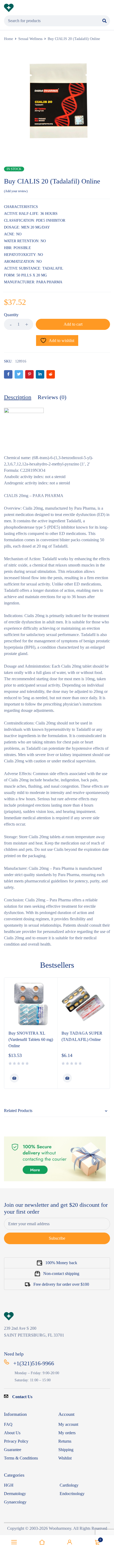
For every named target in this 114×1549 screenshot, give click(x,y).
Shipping (65, 1449)
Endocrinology (72, 1493)
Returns (64, 1441)
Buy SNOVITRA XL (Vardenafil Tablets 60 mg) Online (30, 1039)
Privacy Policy (16, 1441)
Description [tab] (17, 397)
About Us (12, 1433)
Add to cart (73, 324)
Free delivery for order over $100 (61, 1284)
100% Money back (61, 1262)
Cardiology (69, 1485)
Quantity (11, 314)
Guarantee (12, 1449)
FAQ (8, 1424)
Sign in (70, 1542)
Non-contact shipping (61, 1273)
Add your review (16, 191)
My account (68, 1424)
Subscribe (57, 1238)
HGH (9, 1485)
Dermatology (15, 1493)
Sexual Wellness (30, 39)
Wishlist (65, 1458)
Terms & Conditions (21, 1458)
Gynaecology (15, 1502)
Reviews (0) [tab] (52, 397)
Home (8, 39)
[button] (14, 1078)
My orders (67, 1433)
